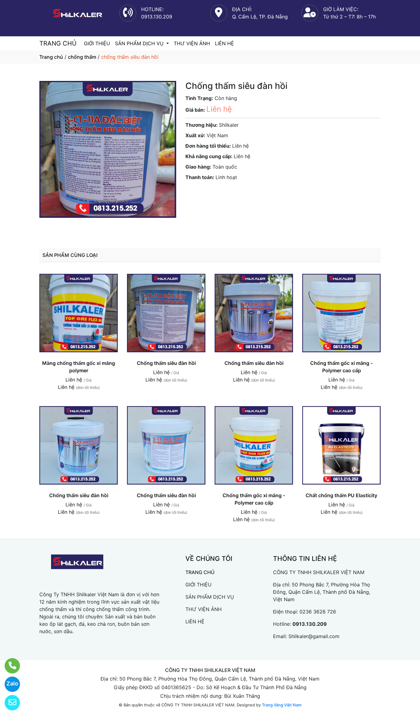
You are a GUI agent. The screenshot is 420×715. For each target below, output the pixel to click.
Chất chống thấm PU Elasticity (341, 495)
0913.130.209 (309, 624)
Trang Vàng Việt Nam (281, 704)
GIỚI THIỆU (97, 43)
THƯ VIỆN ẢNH (192, 43)
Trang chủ (51, 57)
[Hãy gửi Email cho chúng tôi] (8, 702)
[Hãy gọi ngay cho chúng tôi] (8, 665)
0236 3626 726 (317, 612)
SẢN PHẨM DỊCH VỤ (140, 43)
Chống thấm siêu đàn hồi (166, 363)
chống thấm (82, 57)
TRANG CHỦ (58, 43)
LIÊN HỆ (224, 43)
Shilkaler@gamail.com (313, 636)
